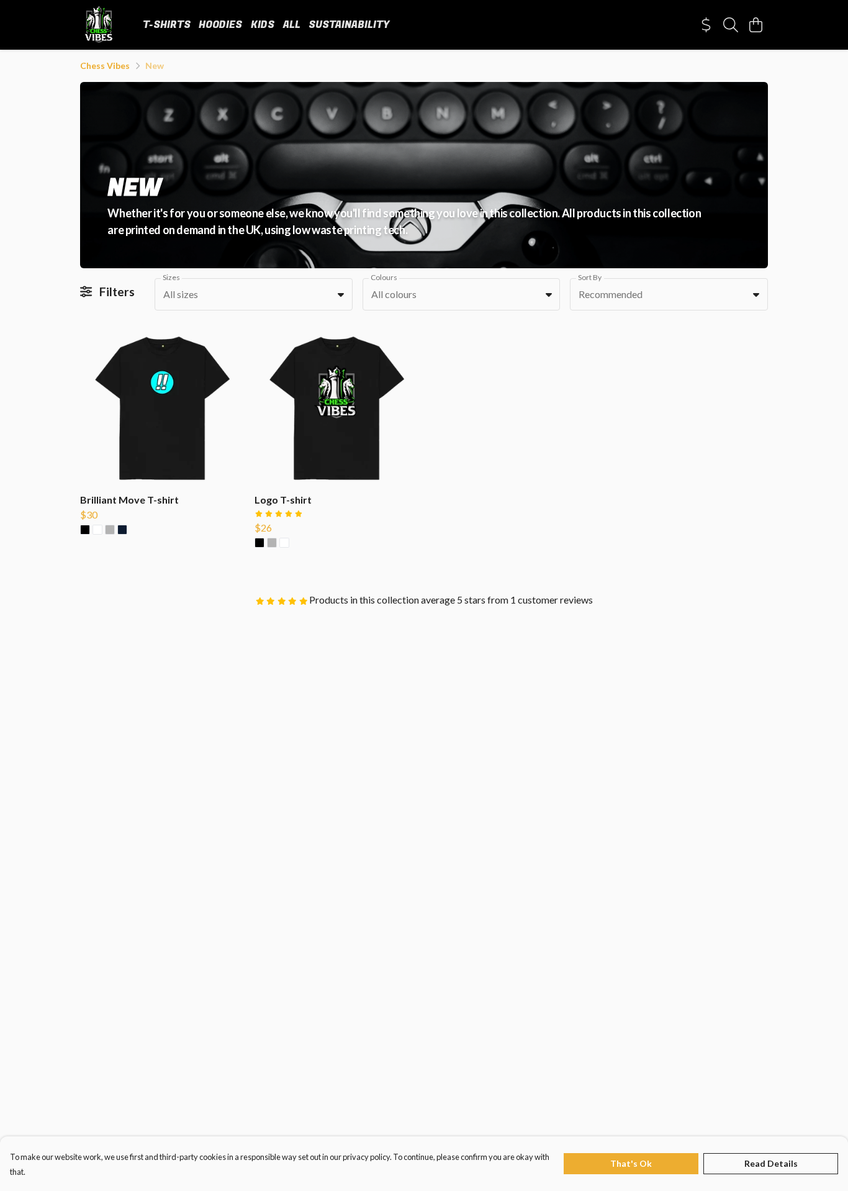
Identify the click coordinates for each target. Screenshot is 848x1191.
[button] (341, 294)
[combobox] (254, 294)
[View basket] (755, 24)
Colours (384, 277)
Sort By (590, 277)
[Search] (730, 24)
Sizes (171, 277)
